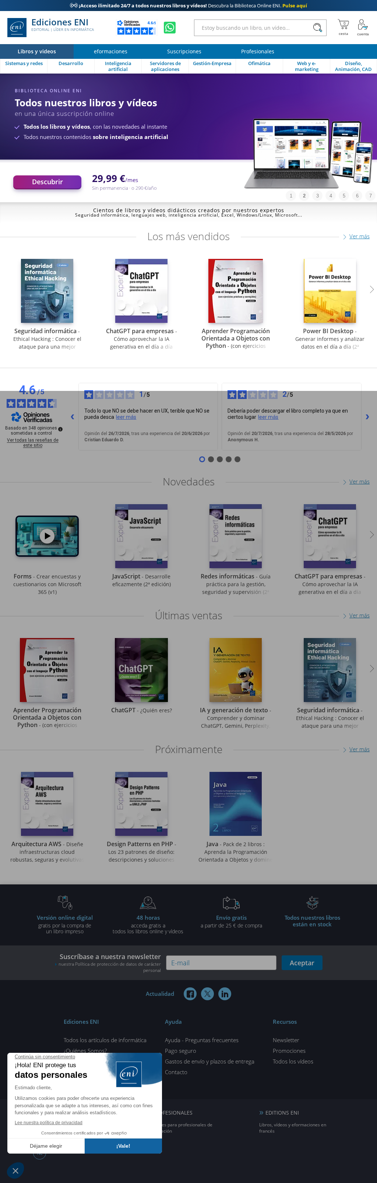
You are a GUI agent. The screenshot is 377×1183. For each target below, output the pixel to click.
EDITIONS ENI (282, 1112)
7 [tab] (370, 196)
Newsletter (286, 1040)
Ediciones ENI (62, 25)
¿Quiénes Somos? (85, 1050)
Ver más (359, 236)
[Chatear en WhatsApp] (170, 27)
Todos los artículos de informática (105, 1040)
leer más (126, 417)
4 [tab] (331, 196)
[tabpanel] (188, 138)
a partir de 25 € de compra (231, 921)
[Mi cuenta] (363, 27)
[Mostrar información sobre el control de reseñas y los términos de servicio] (60, 429)
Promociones (289, 1050)
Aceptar (302, 962)
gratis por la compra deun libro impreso (65, 924)
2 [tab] (304, 196)
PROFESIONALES (172, 1112)
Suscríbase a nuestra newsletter (110, 962)
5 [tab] (344, 196)
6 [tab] (357, 196)
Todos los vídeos (293, 1061)
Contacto (176, 1072)
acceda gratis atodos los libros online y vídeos (148, 924)
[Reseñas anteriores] (72, 416)
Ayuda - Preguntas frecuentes (202, 1040)
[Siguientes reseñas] (367, 416)
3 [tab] (317, 196)
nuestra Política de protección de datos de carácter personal (110, 967)
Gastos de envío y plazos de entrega (209, 1061)
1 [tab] (291, 196)
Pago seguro (180, 1050)
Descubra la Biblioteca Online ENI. (188, 5)
